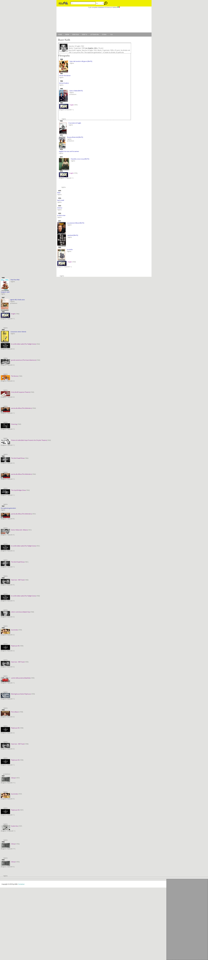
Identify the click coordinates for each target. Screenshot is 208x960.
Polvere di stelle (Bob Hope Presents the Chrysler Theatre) (29, 440)
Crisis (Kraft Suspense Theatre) (20, 392)
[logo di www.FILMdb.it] (63, 3)
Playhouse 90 (15, 646)
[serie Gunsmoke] (6, 631)
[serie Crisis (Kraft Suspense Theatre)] (6, 393)
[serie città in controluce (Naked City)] (6, 613)
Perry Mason (15, 712)
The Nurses (14, 376)
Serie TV (84, 34)
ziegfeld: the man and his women (69, 151)
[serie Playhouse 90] (6, 647)
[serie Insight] (64, 106)
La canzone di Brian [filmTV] (75, 223)
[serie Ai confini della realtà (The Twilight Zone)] (6, 345)
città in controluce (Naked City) (20, 612)
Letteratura (94, 34)
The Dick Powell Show (17, 458)
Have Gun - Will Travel (17, 580)
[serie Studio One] (6, 827)
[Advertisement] (104, 20)
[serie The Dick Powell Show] (6, 459)
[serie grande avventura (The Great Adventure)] (6, 361)
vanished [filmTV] (73, 235)
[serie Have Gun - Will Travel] (6, 581)
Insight (71, 105)
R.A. (112, 34)
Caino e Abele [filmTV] (76, 91)
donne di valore (64, 83)
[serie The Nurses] (6, 377)
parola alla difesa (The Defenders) (21, 408)
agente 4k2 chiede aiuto (17, 300)
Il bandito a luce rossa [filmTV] (80, 159)
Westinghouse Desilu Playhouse (21, 694)
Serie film (75, 34)
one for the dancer (65, 75)
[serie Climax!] (6, 779)
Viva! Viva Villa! (15, 280)
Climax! (13, 778)
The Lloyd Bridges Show (18, 490)
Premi (67, 34)
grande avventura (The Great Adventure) (23, 360)
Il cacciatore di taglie (75, 123)
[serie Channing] (6, 426)
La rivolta (70, 249)
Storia (104, 34)
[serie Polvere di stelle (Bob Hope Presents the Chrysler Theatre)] (6, 442)
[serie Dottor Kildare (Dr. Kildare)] (6, 531)
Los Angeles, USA (91, 48)
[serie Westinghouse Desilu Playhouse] (6, 695)
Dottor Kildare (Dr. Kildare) (19, 530)
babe (58, 193)
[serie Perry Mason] (6, 713)
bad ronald (60, 200)
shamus (59, 208)
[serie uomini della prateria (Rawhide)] (6, 679)
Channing (14, 424)
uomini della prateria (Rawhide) (20, 678)
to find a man (61, 215)
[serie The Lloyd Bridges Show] (6, 491)
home (60, 34)
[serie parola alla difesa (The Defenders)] (6, 409)
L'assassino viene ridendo (18, 332)
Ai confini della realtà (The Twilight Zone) (23, 344)
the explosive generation (8, 508)
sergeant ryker (5, 292)
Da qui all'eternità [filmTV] (75, 137)
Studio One (14, 826)
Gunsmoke (14, 630)
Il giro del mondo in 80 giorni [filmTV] (81, 61)
